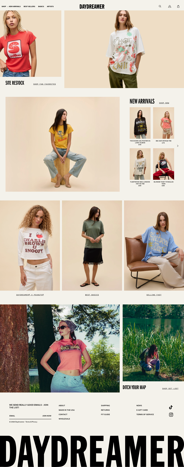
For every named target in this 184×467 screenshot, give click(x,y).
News (139, 405)
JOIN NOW (46, 416)
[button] (4, 6)
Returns (105, 410)
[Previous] (177, 146)
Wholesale (64, 419)
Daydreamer (19, 422)
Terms (28, 422)
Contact (63, 414)
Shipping (105, 405)
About (62, 405)
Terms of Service (145, 414)
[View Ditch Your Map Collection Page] (60, 348)
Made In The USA (67, 410)
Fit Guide (105, 414)
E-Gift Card (142, 410)
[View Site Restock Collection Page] (124, 44)
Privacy (34, 422)
